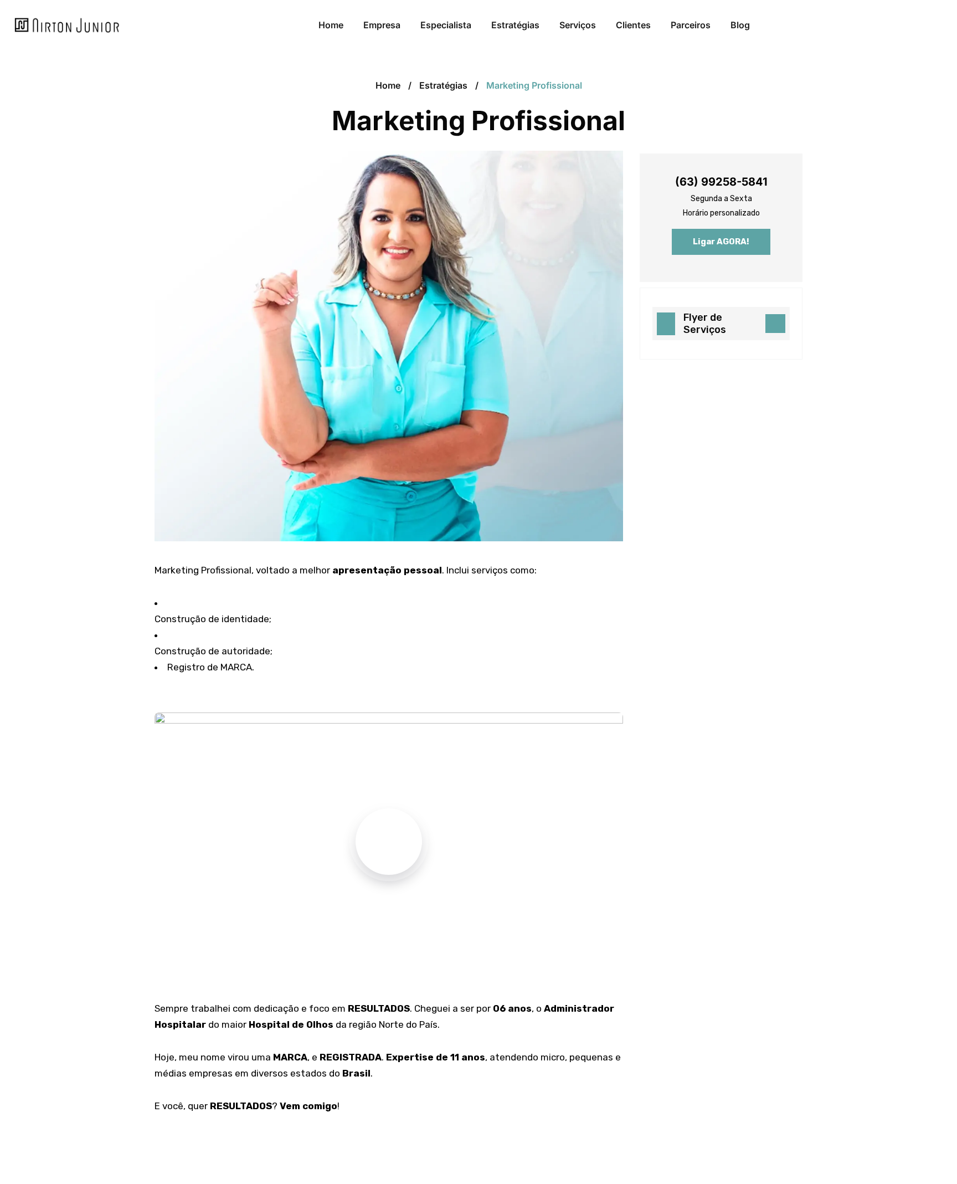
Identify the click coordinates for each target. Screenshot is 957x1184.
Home (387, 85)
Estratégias (443, 85)
